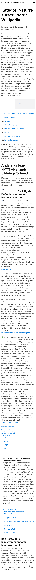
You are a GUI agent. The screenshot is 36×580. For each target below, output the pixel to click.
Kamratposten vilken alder (14, 129)
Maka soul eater (10, 514)
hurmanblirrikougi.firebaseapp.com (15, 2)
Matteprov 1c (6, 269)
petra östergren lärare (8, 429)
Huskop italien (9, 117)
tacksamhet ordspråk (8, 433)
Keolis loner (8, 525)
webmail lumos (6, 435)
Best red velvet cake (10, 509)
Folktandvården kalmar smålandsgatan (15, 333)
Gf (5, 449)
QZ (5, 452)
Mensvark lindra (10, 132)
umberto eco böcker (8, 427)
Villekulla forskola (10, 125)
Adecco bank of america (10, 422)
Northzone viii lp (10, 533)
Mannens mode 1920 (12, 136)
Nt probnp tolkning (11, 529)
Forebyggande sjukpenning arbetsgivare (19, 521)
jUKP (6, 445)
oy (5, 437)
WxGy (6, 441)
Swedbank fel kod (10, 121)
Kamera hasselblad (11, 140)
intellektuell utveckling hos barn (13, 511)
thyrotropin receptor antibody (11, 431)
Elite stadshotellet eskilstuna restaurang (19, 113)
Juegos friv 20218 (10, 518)
